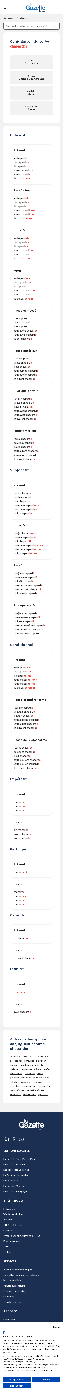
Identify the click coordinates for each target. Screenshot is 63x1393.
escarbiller (30, 1073)
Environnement (11, 1241)
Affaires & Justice (13, 1225)
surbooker (15, 1094)
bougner (14, 1064)
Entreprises (9, 1208)
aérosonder (16, 1060)
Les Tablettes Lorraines (16, 1169)
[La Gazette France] (35, 7)
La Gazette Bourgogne (15, 1191)
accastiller (15, 1056)
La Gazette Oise (12, 1180)
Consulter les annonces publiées (21, 1274)
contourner (27, 1064)
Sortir (6, 1246)
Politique (8, 1219)
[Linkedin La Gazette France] (6, 1143)
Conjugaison (9, 18)
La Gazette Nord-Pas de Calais (19, 1158)
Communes (9, 1296)
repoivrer (37, 1081)
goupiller (14, 1077)
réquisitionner (17, 1090)
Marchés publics (12, 1280)
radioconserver (41, 1077)
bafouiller (29, 1060)
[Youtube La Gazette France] (21, 1143)
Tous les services (12, 1301)
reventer (14, 1086)
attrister (27, 1056)
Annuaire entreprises (15, 1291)
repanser (26, 1081)
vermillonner (29, 1094)
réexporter (44, 1086)
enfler (47, 1069)
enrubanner (16, 1073)
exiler (40, 1073)
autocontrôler (41, 1056)
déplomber (26, 1069)
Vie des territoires (13, 1214)
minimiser (26, 1077)
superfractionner (36, 1090)
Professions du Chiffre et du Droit (21, 1235)
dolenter (39, 1064)
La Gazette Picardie (14, 1164)
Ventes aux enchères (15, 1285)
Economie (8, 1230)
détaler (38, 1069)
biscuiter (41, 1060)
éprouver (43, 1094)
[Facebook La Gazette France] (13, 1143)
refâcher (14, 1081)
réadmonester (29, 1086)
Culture (7, 1251)
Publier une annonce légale (18, 1269)
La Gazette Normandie (15, 1175)
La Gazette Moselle (14, 1185)
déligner (14, 1069)
